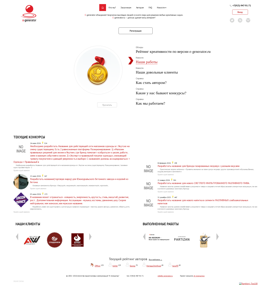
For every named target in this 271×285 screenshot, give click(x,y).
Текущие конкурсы (29, 137)
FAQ (150, 7)
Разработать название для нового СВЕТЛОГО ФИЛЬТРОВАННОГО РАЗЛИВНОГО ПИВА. (204, 183)
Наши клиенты (28, 224)
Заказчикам (126, 7)
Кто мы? (112, 7)
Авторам (140, 7)
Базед (132, 266)
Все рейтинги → (155, 259)
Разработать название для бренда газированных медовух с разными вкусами (198, 165)
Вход (240, 12)
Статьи (21, 281)
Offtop (97, 266)
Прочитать (107, 105)
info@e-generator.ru (165, 276)
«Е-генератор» (199, 276)
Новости (161, 7)
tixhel (115, 266)
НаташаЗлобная (153, 266)
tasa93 (175, 266)
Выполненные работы (161, 224)
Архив (15, 281)
